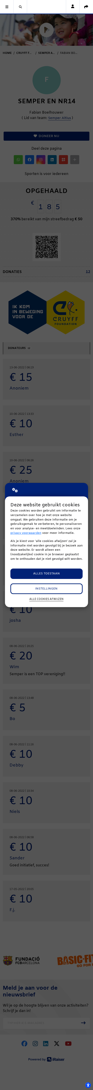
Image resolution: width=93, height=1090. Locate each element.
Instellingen (46, 589)
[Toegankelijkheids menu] (88, 1085)
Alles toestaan (46, 574)
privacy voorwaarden (25, 533)
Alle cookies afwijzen (46, 599)
